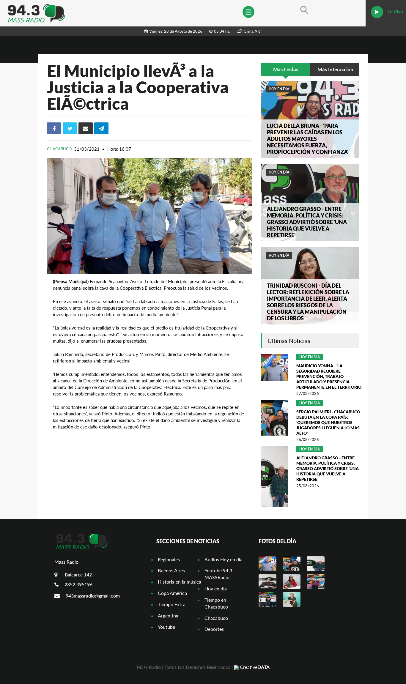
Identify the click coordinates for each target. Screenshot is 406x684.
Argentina (168, 615)
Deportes (214, 629)
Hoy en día (279, 89)
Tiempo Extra (171, 604)
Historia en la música (179, 581)
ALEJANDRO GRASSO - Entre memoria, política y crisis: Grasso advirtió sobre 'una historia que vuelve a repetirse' (307, 222)
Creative (254, 667)
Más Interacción (335, 69)
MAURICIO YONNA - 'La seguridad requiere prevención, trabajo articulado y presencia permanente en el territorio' (329, 376)
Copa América (172, 593)
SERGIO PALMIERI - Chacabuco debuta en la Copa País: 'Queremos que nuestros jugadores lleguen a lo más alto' (328, 422)
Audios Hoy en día (223, 559)
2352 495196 (78, 584)
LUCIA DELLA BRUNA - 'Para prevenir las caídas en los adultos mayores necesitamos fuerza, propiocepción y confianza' (307, 138)
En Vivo (394, 11)
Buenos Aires (171, 570)
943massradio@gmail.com (93, 595)
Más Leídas (285, 69)
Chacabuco (60, 148)
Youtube (166, 627)
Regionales (169, 559)
